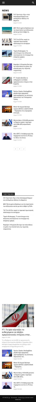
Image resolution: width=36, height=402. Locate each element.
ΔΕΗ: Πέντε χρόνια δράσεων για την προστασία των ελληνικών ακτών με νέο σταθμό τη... (24, 30)
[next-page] (24, 148)
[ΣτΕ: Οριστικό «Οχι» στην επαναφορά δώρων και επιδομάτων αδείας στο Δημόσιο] (7, 17)
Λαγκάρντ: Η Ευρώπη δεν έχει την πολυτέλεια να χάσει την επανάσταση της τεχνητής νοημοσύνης (17, 227)
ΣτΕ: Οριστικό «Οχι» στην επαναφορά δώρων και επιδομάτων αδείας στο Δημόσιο (17, 199)
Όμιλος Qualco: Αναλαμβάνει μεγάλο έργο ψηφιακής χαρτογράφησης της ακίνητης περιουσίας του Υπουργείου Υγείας (23, 95)
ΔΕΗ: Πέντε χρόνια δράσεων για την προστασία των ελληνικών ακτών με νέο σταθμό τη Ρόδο (18, 205)
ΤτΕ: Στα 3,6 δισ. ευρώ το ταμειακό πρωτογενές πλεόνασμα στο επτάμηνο (22, 41)
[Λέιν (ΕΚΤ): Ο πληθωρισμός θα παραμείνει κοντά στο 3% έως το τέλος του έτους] (7, 136)
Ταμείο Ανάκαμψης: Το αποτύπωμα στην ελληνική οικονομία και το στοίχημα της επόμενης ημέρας (16, 218)
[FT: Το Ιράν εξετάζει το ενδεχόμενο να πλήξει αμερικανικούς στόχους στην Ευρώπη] (7, 80)
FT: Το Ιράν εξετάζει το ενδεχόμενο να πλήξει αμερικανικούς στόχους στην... (16, 332)
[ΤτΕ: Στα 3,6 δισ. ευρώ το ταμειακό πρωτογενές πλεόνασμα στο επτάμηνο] (7, 41)
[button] (3, 2)
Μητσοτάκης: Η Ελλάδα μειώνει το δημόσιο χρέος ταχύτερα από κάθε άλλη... (24, 375)
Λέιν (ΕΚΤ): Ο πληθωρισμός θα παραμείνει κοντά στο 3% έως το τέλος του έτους (23, 136)
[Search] (33, 2)
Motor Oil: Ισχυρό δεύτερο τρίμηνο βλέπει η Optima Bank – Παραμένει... (23, 364)
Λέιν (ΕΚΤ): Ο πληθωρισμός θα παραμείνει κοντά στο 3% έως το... (23, 385)
